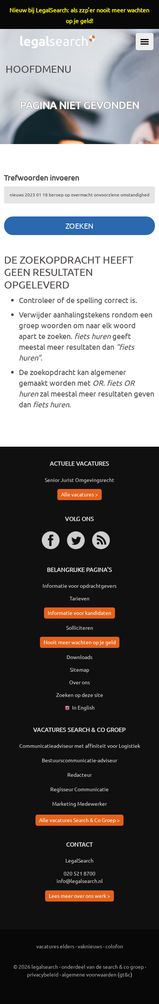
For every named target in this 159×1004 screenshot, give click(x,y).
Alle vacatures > (79, 494)
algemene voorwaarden (89, 974)
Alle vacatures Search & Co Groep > (79, 819)
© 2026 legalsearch (35, 966)
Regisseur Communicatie (79, 789)
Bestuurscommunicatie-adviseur (79, 760)
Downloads (79, 656)
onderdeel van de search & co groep (102, 966)
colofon (114, 946)
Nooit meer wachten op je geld (80, 642)
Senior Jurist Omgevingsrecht (79, 479)
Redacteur (79, 774)
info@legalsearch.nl (80, 880)
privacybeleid (42, 974)
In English (83, 707)
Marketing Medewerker (79, 803)
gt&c (125, 974)
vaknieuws (90, 946)
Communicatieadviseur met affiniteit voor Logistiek (79, 745)
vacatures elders (55, 946)
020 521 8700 (79, 873)
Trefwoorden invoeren (41, 177)
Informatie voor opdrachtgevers (79, 585)
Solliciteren (79, 627)
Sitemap (79, 669)
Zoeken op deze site (79, 694)
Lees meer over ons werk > (79, 895)
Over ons (79, 682)
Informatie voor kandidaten (79, 612)
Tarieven (79, 598)
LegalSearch (79, 860)
